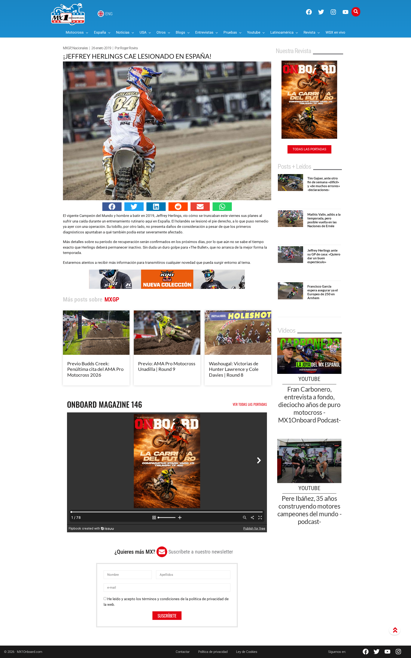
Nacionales (80, 48)
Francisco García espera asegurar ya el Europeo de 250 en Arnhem (322, 292)
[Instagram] (333, 12)
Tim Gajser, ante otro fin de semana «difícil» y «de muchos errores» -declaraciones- (323, 184)
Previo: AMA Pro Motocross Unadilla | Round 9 (166, 366)
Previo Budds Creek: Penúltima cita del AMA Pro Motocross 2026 (95, 369)
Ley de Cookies (246, 652)
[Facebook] (309, 12)
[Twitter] (321, 12)
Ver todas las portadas (250, 404)
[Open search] (355, 11)
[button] (112, 206)
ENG (109, 13)
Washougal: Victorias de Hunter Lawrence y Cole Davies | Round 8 (234, 369)
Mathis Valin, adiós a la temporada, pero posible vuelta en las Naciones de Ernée (324, 220)
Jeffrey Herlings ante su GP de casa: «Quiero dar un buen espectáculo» (323, 256)
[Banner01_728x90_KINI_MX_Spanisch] (167, 287)
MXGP (67, 48)
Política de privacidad (213, 652)
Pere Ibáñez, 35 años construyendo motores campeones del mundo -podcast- (309, 509)
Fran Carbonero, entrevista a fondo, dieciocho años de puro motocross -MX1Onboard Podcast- (309, 404)
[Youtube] (345, 12)
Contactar (183, 652)
